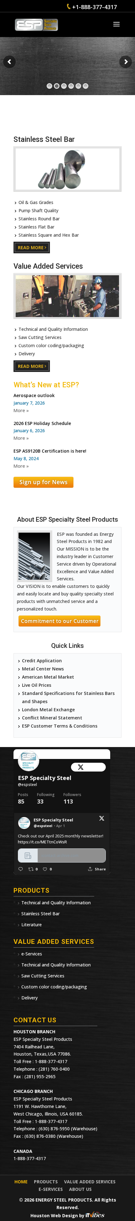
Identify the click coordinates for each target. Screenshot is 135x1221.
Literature (31, 925)
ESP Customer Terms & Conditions (59, 726)
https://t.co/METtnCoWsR (42, 842)
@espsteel (27, 784)
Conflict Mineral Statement (52, 718)
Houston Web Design (54, 1215)
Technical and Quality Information (56, 903)
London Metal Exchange (48, 710)
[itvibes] (95, 1215)
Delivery (29, 998)
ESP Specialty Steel (44, 778)
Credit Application (42, 661)
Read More (31, 247)
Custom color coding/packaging (54, 987)
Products (46, 1182)
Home (21, 1182)
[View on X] (102, 819)
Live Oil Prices (36, 685)
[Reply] (20, 869)
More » (21, 410)
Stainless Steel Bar (40, 914)
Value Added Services (90, 1182)
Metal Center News (43, 669)
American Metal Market (48, 677)
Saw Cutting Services (42, 976)
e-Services (31, 954)
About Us (80, 1189)
